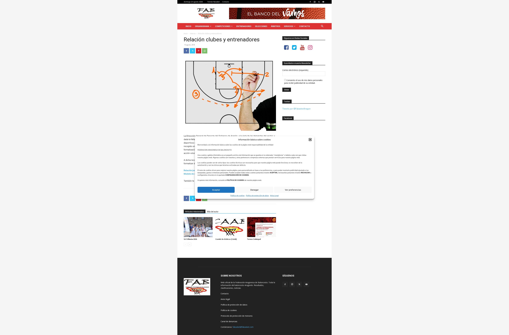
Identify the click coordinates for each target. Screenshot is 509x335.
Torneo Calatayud (254, 239)
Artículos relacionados (194, 212)
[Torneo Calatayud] (261, 227)
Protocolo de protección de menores (237, 316)
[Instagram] (315, 2)
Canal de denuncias (229, 321)
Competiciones (222, 26)
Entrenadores (243, 26)
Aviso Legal (274, 196)
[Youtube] (323, 2)
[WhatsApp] (204, 50)
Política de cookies (238, 196)
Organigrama (202, 26)
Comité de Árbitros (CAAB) (226, 239)
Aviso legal (225, 299)
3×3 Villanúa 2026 (190, 239)
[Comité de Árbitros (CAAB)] (229, 227)
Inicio (188, 26)
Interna (193, 33)
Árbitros (275, 26)
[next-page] (189, 244)
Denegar (254, 189)
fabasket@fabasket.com (243, 327)
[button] (310, 139)
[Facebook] (310, 2)
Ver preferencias (293, 189)
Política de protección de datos (257, 196)
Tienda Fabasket (213, 2)
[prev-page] (185, 244)
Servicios (288, 26)
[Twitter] (319, 2)
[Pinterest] (198, 50)
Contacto (225, 2)
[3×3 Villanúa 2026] (198, 227)
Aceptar (216, 189)
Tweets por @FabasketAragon (296, 108)
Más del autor (212, 212)
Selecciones (261, 26)
